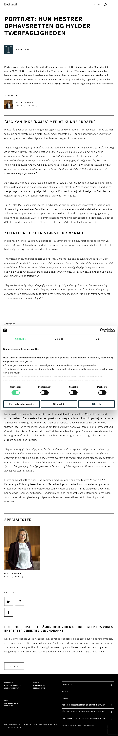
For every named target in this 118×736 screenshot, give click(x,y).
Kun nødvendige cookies (21, 404)
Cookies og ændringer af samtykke (79, 725)
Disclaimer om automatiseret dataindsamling (83, 718)
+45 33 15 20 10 (14, 727)
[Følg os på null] (8, 601)
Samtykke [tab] (20, 338)
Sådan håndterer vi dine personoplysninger (83, 712)
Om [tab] (97, 338)
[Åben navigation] (112, 5)
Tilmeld (14, 666)
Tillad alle (96, 404)
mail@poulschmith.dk (48, 724)
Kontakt (66, 691)
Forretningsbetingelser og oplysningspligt (83, 705)
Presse (65, 698)
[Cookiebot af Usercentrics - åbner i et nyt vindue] (102, 330)
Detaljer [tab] (59, 338)
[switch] (44, 392)
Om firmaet (67, 685)
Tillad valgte (59, 404)
